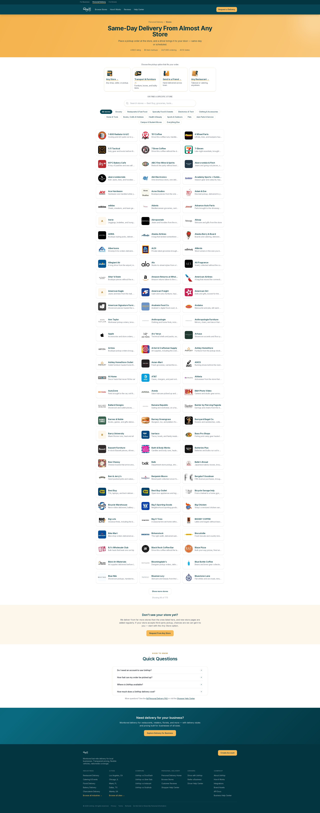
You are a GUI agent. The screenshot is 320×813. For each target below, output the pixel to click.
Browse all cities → (117, 795)
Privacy (113, 806)
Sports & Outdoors (174, 117)
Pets (189, 117)
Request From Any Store (160, 633)
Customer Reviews (169, 783)
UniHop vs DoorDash (144, 775)
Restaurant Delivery (91, 775)
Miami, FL (113, 783)
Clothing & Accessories (208, 112)
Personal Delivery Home (172, 775)
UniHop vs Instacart (143, 783)
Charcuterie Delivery (91, 791)
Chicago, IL (113, 779)
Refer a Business (195, 779)
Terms (120, 806)
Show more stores (160, 591)
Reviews (127, 9)
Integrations (219, 783)
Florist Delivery (89, 783)
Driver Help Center (195, 783)
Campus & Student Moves (151, 122)
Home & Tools (112, 117)
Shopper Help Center (186, 698)
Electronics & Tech (186, 112)
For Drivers (113, 2)
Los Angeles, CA (116, 775)
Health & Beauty (155, 117)
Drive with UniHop (195, 775)
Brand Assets (219, 787)
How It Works (115, 9)
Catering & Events (90, 779)
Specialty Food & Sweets (162, 112)
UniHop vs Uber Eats (143, 779)
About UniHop (219, 775)
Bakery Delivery (89, 787)
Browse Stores (101, 9)
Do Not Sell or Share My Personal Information (149, 806)
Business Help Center (223, 795)
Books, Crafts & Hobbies (133, 117)
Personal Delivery (99, 2)
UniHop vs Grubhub (143, 787)
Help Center (139, 9)
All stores (106, 112)
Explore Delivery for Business (160, 733)
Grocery (118, 112)
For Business (85, 2)
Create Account (227, 753)
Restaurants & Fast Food (137, 112)
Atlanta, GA (113, 791)
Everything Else (173, 122)
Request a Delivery (226, 9)
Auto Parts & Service (205, 117)
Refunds (128, 806)
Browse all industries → (92, 795)
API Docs (217, 791)
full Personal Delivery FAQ (157, 698)
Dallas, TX (113, 787)
